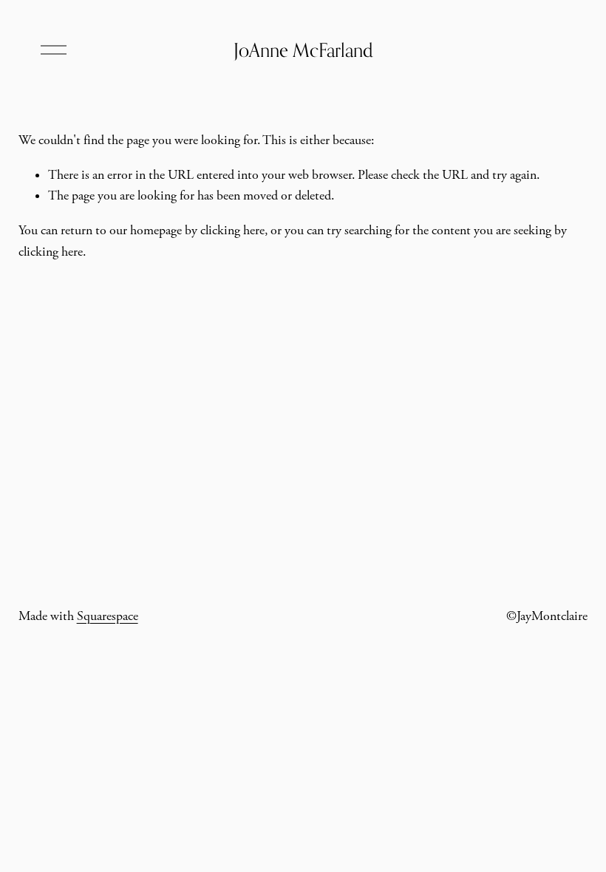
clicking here (232, 230)
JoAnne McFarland (303, 49)
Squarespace (107, 616)
